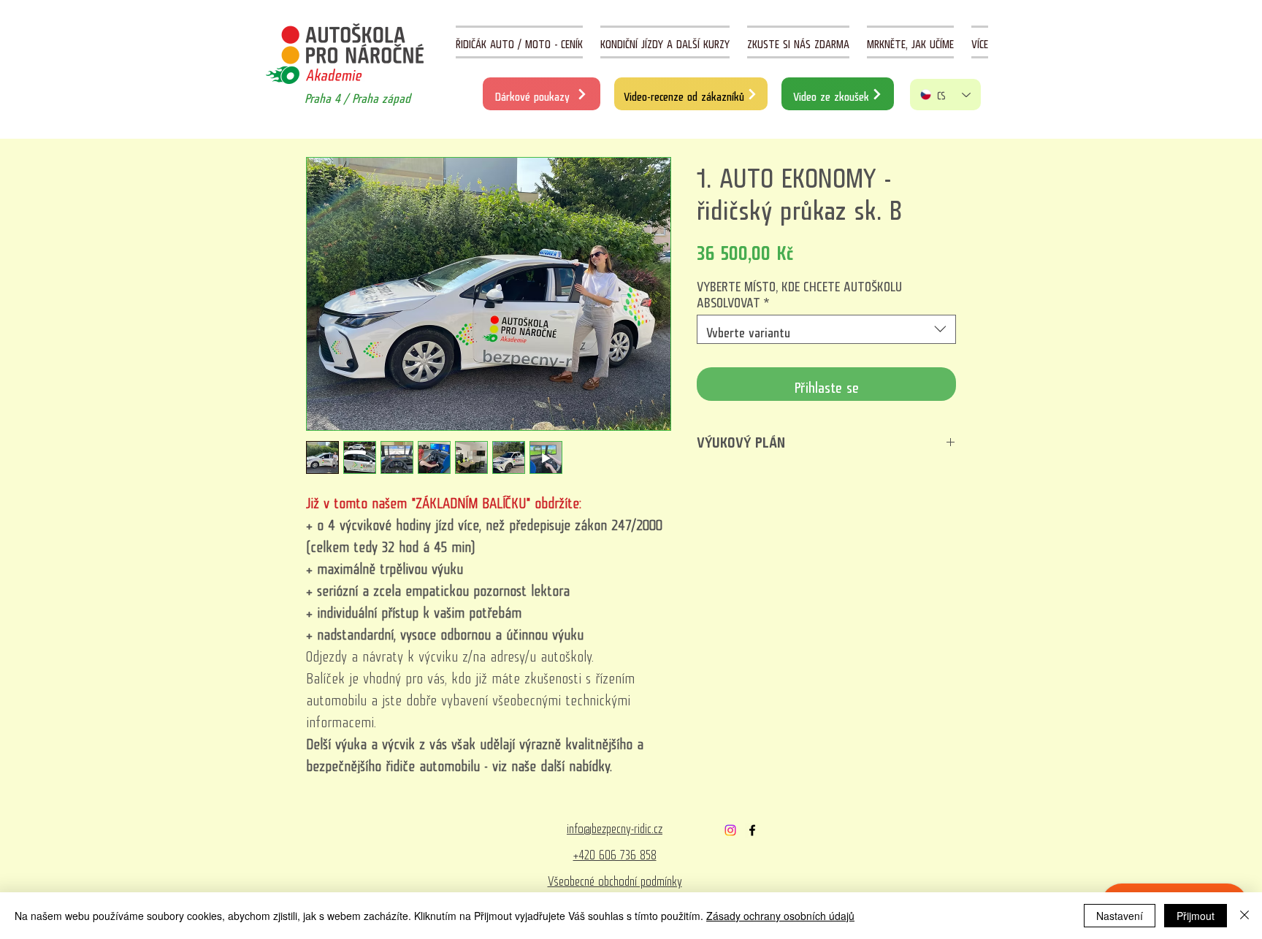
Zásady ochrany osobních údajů (780, 915)
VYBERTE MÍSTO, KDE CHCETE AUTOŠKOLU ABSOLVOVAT (799, 291)
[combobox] (826, 329)
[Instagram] (730, 830)
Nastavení (1119, 915)
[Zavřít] (1244, 915)
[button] (980, 42)
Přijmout (1196, 915)
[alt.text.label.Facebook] (752, 830)
